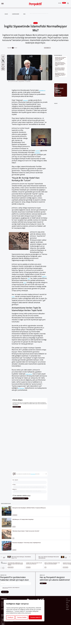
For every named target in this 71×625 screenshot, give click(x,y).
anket (29, 278)
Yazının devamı (3, 608)
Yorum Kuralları (68, 600)
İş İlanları (67, 607)
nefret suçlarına (29, 374)
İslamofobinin (37, 152)
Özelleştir (10, 617)
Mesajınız (14, 489)
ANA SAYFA (6, 13)
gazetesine (25, 100)
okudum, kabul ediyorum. (11, 587)
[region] (24, 610)
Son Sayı (59, 3)
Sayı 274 (49, 47)
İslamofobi (35, 23)
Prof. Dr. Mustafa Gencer (58, 95)
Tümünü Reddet (22, 617)
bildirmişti (22, 388)
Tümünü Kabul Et (35, 617)
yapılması (37, 150)
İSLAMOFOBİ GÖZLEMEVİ (15, 13)
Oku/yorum (56, 84)
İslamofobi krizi (42, 90)
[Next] (3, 568)
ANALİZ (24, 13)
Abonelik (64, 2)
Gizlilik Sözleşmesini (5, 587)
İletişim (67, 604)
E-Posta (14, 484)
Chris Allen (15, 47)
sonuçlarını (44, 276)
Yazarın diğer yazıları (15, 406)
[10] (18, 388)
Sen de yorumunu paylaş (19, 498)
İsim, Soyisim (15, 480)
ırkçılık (24, 282)
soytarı (13, 296)
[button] (2, 3)
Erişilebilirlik (67, 609)
